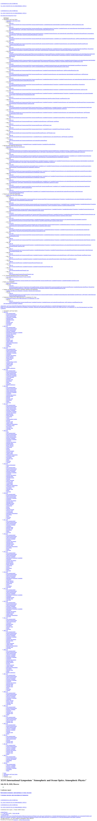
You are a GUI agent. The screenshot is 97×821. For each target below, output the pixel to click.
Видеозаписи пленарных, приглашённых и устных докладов (16, 792)
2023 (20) (11, 154)
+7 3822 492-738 (6, 813)
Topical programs (37, 55)
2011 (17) (11, 97)
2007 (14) (11, 111)
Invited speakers (66, 33)
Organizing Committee (43, 24)
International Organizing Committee (55, 28)
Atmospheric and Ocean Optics (13, 20)
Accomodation (33, 61)
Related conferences (38, 34)
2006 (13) (11, 116)
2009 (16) (11, 101)
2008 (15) (11, 106)
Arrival (35, 215)
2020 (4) (11, 293)
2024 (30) (11, 32)
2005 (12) (11, 120)
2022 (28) (11, 42)
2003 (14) (11, 185)
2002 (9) (11, 131)
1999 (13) (11, 190)
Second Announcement (23, 24)
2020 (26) (11, 52)
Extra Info (81, 24)
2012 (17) (11, 169)
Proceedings (76, 24)
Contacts (13, 56)
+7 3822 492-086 (15, 813)
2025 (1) (11, 301)
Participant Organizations (35, 29)
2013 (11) (11, 228)
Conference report (59, 50)
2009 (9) (11, 238)
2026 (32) (11, 23)
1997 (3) (11, 265)
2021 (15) (11, 208)
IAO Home (3, 15)
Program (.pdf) (70, 24)
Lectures (82, 166)
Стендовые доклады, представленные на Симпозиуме (14, 795)
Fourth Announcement (43, 38)
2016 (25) (11, 285)
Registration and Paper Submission (17, 199)
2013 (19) (11, 88)
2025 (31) (11, 27)
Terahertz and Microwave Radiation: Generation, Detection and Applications (23, 290)
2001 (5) (11, 257)
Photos (47, 29)
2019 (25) (11, 59)
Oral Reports (80, 33)
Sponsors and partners (68, 28)
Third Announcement (33, 24)
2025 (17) (11, 197)
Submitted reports (59, 24)
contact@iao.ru (4, 812)
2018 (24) (11, 64)
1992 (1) (11, 273)
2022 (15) (11, 279)
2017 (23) (11, 69)
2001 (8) (11, 135)
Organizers (50, 33)
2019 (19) (11, 159)
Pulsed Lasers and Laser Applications (14, 195)
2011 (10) (11, 233)
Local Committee (62, 38)
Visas (10, 53)
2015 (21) (11, 78)
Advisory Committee (43, 107)
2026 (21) (11, 149)
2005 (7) (11, 248)
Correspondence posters (21, 50)
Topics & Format (22, 150)
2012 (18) (11, 92)
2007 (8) (11, 243)
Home (4, 773)
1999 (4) (11, 261)
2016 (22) (11, 73)
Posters (85, 33)
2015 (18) (11, 164)
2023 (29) (11, 37)
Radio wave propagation (11, 283)
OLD (15, 15)
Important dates (51, 24)
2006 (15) (11, 180)
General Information (13, 60)
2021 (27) (11, 47)
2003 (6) (11, 253)
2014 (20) (11, 83)
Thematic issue (71, 50)
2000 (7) (11, 139)
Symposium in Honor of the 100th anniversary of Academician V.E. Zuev (22, 298)
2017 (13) (11, 218)
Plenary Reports (74, 33)
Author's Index (26, 29)
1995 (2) (11, 269)
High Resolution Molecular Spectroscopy (15, 146)
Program (65, 24)
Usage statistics (5, 814)
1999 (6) (11, 143)
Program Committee (42, 28)
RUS (12, 15)
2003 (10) (11, 127)
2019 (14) (11, 213)
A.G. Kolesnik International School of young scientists (18, 276)
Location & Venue (22, 160)
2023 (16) (11, 202)
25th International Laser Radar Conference (13, 303)
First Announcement (13, 24)
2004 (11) (11, 124)
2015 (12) (11, 223)
